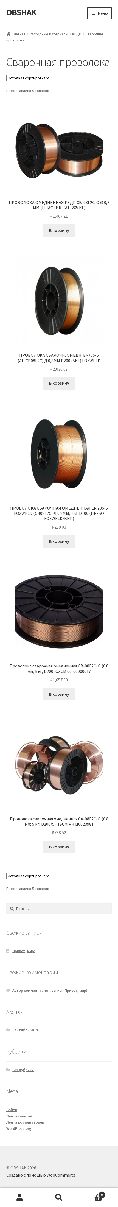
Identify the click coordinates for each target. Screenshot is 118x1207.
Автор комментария (30, 990)
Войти (11, 1109)
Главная (19, 34)
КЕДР (76, 34)
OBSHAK (21, 12)
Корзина (91, 1193)
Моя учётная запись (19, 1197)
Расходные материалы (49, 34)
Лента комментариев (25, 1122)
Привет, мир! (23, 950)
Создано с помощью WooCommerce (41, 1175)
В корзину (59, 230)
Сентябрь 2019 (25, 1029)
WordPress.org (18, 1128)
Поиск (58, 1197)
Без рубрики (23, 1069)
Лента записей (19, 1116)
